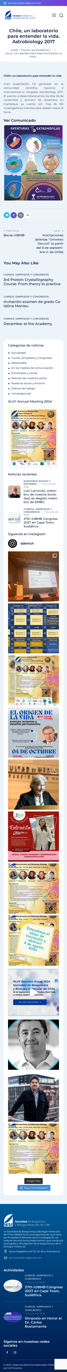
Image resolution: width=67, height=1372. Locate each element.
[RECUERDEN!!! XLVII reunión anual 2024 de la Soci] (33, 888)
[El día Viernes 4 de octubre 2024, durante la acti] (33, 732)
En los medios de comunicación (32, 368)
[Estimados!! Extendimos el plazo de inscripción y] (33, 940)
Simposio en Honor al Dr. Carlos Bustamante (43, 1322)
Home (14, 50)
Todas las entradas (35, 50)
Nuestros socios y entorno (28, 383)
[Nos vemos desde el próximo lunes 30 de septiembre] (33, 680)
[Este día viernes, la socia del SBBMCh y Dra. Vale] (33, 836)
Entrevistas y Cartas (24, 373)
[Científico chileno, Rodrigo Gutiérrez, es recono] (33, 1097)
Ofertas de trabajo (23, 388)
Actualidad (18, 352)
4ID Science (15, 1368)
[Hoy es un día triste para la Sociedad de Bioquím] (33, 1045)
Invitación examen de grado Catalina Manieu (32, 304)
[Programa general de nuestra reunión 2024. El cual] (33, 628)
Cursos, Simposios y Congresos (26, 274)
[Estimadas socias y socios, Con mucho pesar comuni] (33, 784)
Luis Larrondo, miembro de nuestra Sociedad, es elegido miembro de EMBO (41, 496)
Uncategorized (21, 393)
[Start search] (61, 15)
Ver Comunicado (20, 120)
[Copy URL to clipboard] (27, 215)
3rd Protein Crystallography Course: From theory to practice (32, 282)
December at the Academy (28, 324)
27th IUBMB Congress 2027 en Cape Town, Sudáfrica (41, 522)
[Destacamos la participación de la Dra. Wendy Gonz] (33, 576)
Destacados (19, 362)
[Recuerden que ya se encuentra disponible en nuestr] (33, 993)
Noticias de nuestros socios (29, 378)
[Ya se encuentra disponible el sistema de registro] (33, 1149)
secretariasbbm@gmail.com (25, 1257)
